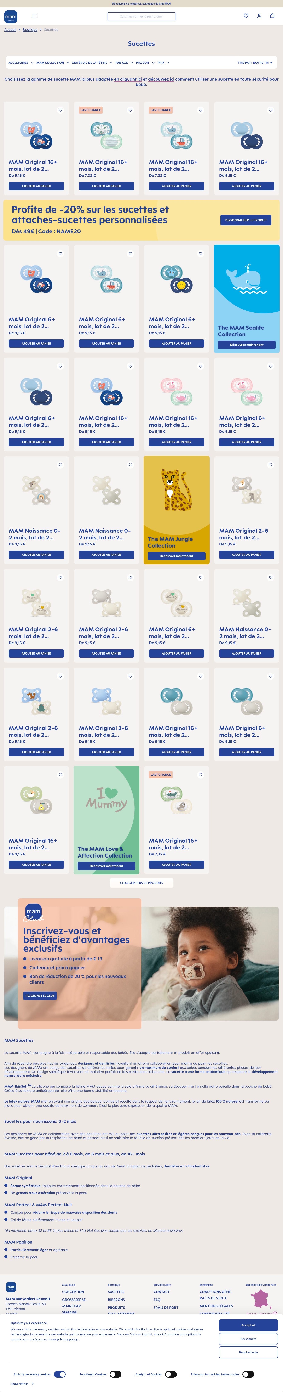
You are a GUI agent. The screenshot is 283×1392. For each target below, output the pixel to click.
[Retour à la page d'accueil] (10, 16)
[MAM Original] (36, 137)
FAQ (157, 1300)
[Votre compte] (259, 15)
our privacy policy (64, 1339)
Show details (19, 1384)
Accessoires (18, 62)
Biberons (116, 1300)
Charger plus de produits (141, 883)
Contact (162, 1292)
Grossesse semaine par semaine (74, 1306)
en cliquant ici (128, 79)
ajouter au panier (36, 186)
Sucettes (116, 1292)
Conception (73, 1292)
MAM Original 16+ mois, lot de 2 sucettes (33, 165)
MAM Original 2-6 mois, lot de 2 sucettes (243, 534)
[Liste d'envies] (246, 16)
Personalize (248, 1339)
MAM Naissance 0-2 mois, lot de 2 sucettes (35, 534)
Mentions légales (216, 1306)
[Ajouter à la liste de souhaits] (60, 110)
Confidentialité (214, 1314)
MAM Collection (50, 62)
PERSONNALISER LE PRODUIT (246, 220)
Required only (248, 1352)
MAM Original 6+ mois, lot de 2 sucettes (32, 322)
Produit (142, 62)
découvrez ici (161, 79)
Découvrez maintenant (176, 556)
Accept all (248, 1325)
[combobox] (141, 16)
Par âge (121, 62)
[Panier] (272, 16)
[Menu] (34, 16)
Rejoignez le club (39, 995)
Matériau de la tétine (89, 62)
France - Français (260, 1314)
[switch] (115, 1374)
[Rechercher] (171, 16)
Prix (161, 62)
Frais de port (166, 1308)
